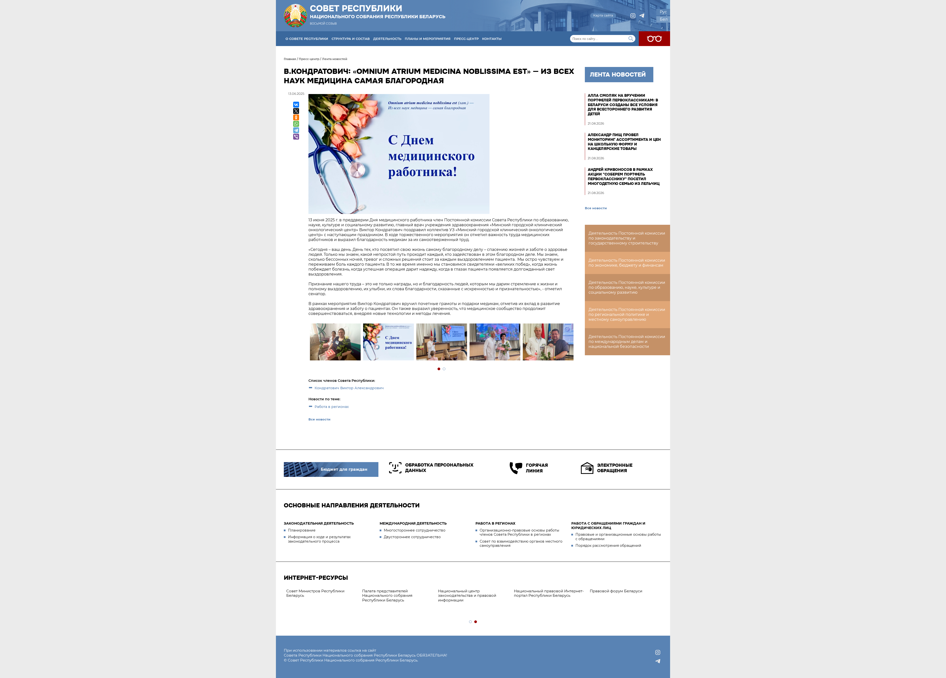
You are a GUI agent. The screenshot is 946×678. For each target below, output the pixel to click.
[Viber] (296, 137)
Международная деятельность (413, 523)
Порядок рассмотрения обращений (608, 545)
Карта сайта (603, 15)
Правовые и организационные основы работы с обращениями (618, 536)
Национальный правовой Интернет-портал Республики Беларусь (397, 593)
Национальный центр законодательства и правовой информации (315, 596)
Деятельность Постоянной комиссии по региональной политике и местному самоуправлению (627, 314)
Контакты (492, 39)
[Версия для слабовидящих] (654, 38)
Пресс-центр (466, 39)
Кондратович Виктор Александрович (349, 388)
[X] (296, 111)
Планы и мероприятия (428, 39)
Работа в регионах (332, 406)
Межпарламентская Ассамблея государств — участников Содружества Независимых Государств (620, 598)
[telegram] (641, 15)
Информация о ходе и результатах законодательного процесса (319, 539)
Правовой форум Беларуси (464, 591)
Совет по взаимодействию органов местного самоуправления (521, 543)
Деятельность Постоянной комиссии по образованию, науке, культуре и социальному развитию (627, 287)
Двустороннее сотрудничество (412, 537)
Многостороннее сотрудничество (414, 530)
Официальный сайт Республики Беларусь (544, 593)
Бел (664, 19)
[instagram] (632, 15)
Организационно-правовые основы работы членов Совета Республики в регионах (519, 532)
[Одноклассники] (296, 117)
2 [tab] (444, 369)
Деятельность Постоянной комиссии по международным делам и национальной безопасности (627, 341)
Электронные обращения (614, 468)
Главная (290, 59)
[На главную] (295, 15)
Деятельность (387, 39)
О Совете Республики (307, 39)
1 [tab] (439, 369)
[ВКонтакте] (296, 105)
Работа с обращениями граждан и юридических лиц (608, 525)
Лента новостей (334, 59)
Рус (663, 12)
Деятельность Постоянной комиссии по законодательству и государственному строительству (627, 238)
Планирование (302, 530)
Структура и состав (351, 39)
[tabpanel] (335, 342)
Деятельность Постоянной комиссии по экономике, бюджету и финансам (627, 263)
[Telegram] (296, 130)
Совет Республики (377, 11)
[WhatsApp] (296, 124)
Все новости (319, 419)
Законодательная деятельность (319, 523)
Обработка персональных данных (439, 467)
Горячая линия (537, 468)
